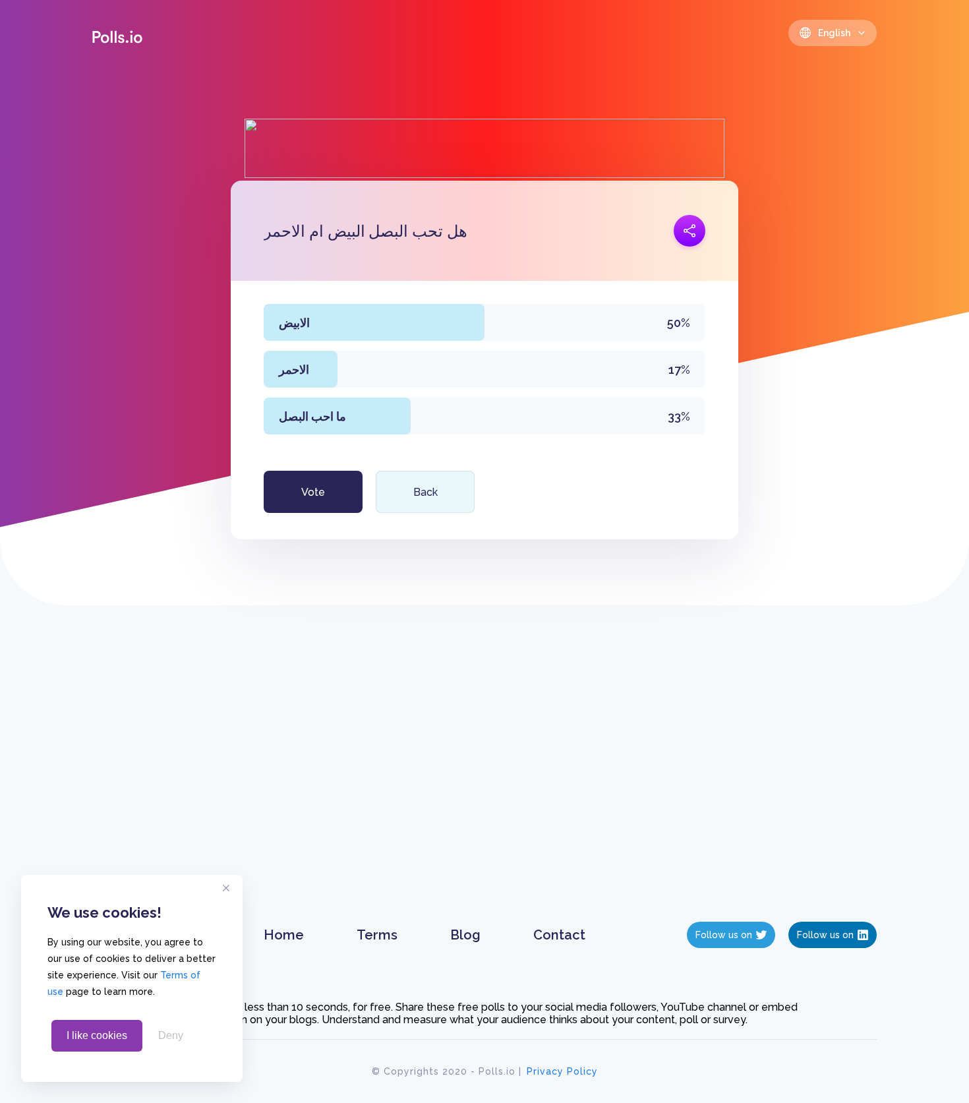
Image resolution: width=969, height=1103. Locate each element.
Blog (465, 935)
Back (425, 492)
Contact (559, 935)
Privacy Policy (562, 1071)
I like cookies (97, 1035)
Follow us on (723, 935)
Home (284, 935)
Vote (313, 492)
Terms (377, 935)
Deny (170, 1035)
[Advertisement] (484, 776)
